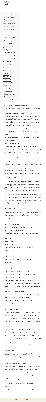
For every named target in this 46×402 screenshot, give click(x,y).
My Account (5, 67)
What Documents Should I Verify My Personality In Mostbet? (9, 43)
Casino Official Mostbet (8, 68)
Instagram (26, 399)
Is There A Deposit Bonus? (9, 64)
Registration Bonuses (7, 93)
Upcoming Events (7, 88)
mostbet (26, 149)
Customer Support (7, 81)
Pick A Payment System (8, 65)
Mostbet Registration (7, 79)
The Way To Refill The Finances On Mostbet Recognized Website (8, 84)
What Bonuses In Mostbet (9, 87)
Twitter (21, 399)
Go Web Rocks (30, 400)
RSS (30, 399)
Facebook (17, 399)
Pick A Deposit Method (8, 46)
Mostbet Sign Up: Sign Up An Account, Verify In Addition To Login (9, 52)
